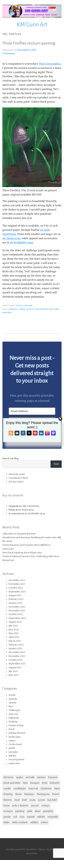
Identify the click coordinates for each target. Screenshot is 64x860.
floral (11, 729)
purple (7, 816)
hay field (52, 799)
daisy (57, 788)
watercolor (14, 763)
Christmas (45, 788)
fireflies (13, 309)
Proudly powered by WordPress (21, 849)
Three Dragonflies (50, 63)
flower (55, 794)
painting (7, 312)
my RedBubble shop (21, 242)
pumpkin (48, 811)
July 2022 (13, 625)
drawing (13, 721)
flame (18, 794)
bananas (52, 777)
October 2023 (16, 587)
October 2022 (16, 614)
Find (56, 464)
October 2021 (16, 660)
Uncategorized (16, 759)
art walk (30, 777)
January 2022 (15, 648)
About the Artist (17, 474)
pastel (12, 748)
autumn (41, 777)
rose (22, 816)
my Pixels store (11, 238)
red (15, 816)
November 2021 (17, 656)
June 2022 (14, 629)
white (6, 822)
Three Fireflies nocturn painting (28, 43)
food (16, 799)
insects (30, 309)
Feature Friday (16, 725)
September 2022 (17, 618)
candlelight (19, 788)
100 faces (8, 777)
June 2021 (14, 675)
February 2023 (16, 599)
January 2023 (15, 603)
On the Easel (15, 744)
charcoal (13, 714)
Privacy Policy (16, 481)
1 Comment (8, 53)
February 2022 (16, 644)
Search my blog (10, 458)
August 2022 (15, 622)
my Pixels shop (26, 510)
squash (31, 816)
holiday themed (17, 733)
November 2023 (17, 584)
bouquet (34, 782)
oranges (8, 811)
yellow (44, 822)
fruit (24, 799)
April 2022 (14, 637)
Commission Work (18, 478)
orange (45, 805)
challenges (14, 710)
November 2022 (17, 610)
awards (12, 702)
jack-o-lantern (20, 805)
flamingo (29, 794)
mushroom (41, 309)
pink (29, 811)
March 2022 (15, 641)
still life (12, 755)
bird (11, 706)
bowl (44, 782)
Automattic (31, 853)
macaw (35, 805)
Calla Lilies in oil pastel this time (19, 533)
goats (33, 799)
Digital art (14, 718)
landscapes (15, 737)
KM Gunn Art (32, 24)
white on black (20, 822)
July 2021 (13, 671)
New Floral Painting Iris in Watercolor (22, 552)
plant (37, 811)
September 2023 (17, 591)
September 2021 (17, 663)
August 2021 (15, 667)
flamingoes (43, 794)
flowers (7, 799)
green (21, 309)
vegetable (53, 816)
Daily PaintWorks (30, 506)
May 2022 (14, 633)
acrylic (20, 305)
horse (6, 805)
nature (28, 305)
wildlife (34, 822)
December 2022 (17, 606)
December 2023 (17, 580)
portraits (13, 752)
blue (25, 782)
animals (13, 699)
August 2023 (15, 595)
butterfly (54, 782)
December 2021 (17, 652)
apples (19, 777)
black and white (11, 782)
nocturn (54, 309)
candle (7, 788)
